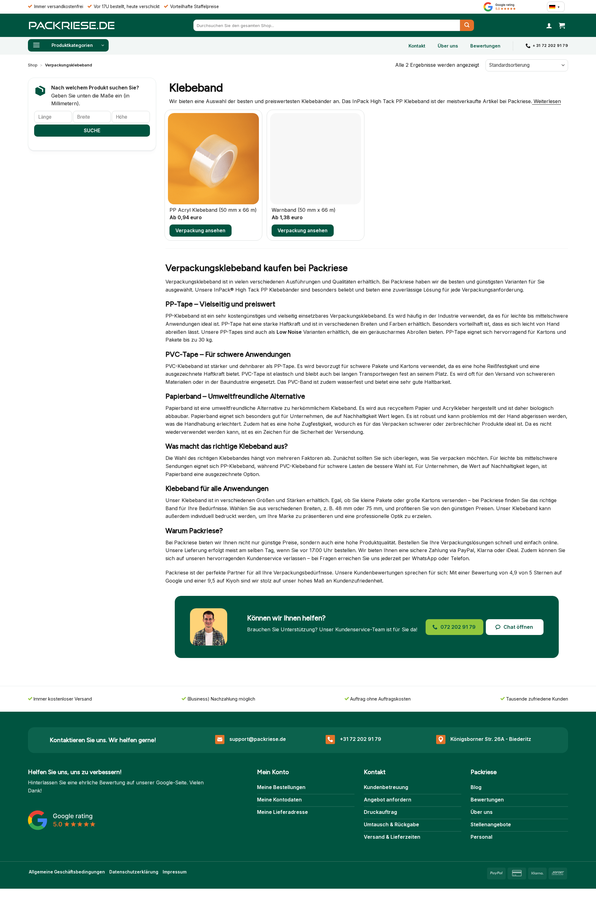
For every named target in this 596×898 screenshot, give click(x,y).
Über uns (448, 45)
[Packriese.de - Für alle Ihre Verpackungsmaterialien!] (71, 25)
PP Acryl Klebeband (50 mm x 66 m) (213, 210)
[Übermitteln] (467, 25)
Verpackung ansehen (200, 231)
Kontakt (417, 45)
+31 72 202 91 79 (360, 739)
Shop (33, 65)
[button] (549, 25)
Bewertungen (485, 45)
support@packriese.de (257, 739)
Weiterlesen (546, 101)
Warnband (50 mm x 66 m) (304, 210)
